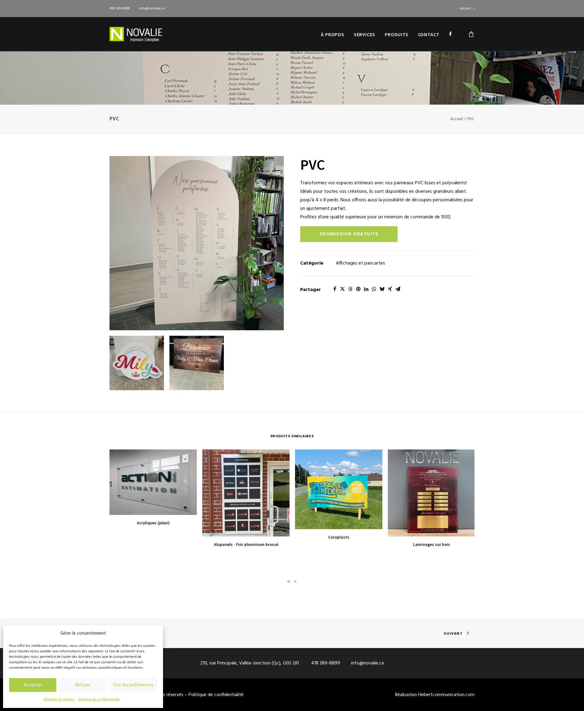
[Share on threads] (350, 289)
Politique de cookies (59, 699)
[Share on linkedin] (366, 289)
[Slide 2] (295, 581)
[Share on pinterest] (358, 289)
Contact (429, 34)
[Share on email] (397, 289)
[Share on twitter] (342, 289)
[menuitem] (467, 8)
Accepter (32, 685)
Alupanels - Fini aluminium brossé (246, 544)
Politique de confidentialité (99, 699)
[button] (196, 243)
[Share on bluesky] (382, 289)
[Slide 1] (288, 581)
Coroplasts (338, 537)
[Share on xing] (390, 289)
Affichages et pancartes (360, 263)
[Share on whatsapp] (374, 289)
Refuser (83, 685)
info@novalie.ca (152, 8)
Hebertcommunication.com (446, 695)
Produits (396, 34)
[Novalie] (135, 34)
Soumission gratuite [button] (349, 234)
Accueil (465, 8)
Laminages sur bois (431, 544)
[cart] (471, 34)
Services (364, 34)
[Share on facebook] (334, 289)
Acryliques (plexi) (153, 522)
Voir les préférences (133, 685)
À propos (332, 34)
